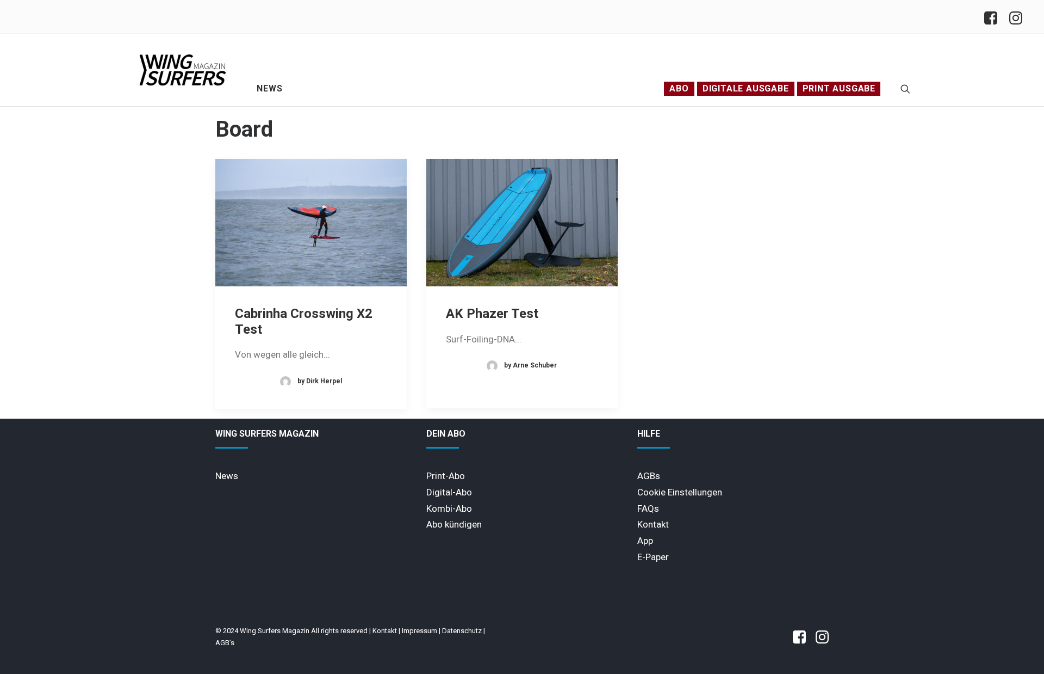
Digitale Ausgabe (746, 88)
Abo (678, 88)
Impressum (419, 631)
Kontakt (653, 524)
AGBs (648, 475)
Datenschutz (462, 631)
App (645, 540)
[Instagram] (1014, 16)
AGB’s (224, 643)
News (269, 88)
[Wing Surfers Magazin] (183, 69)
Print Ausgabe (839, 88)
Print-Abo (445, 475)
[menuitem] (993, 16)
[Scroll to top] (1019, 648)
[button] (905, 88)
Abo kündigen (454, 524)
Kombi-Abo (449, 508)
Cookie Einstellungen (679, 492)
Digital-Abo (449, 492)
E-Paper (653, 557)
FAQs (648, 508)
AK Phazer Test (492, 313)
